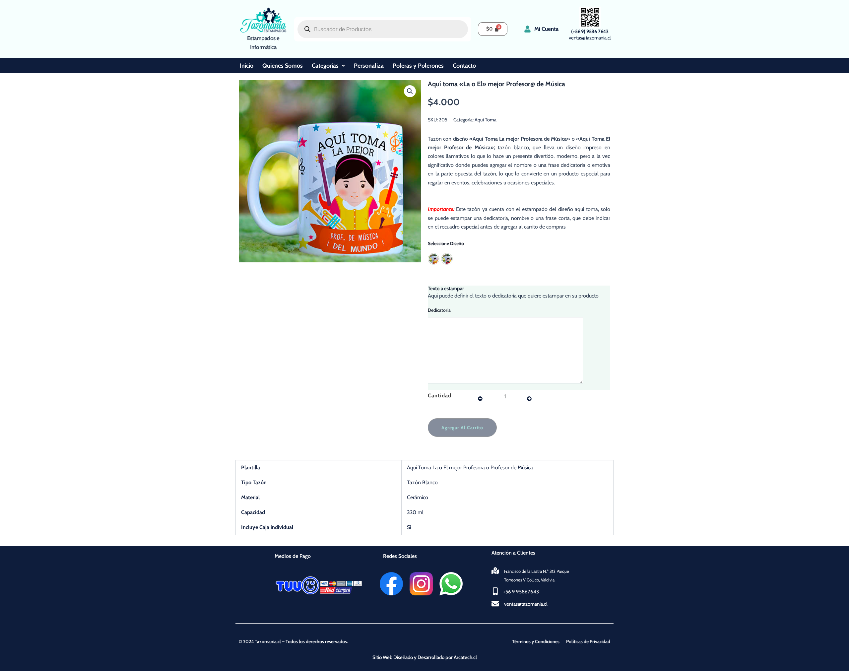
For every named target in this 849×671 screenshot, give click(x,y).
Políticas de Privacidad (588, 641)
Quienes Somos (282, 65)
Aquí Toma (485, 120)
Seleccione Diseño (446, 243)
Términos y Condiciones (535, 641)
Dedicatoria (439, 310)
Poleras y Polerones (418, 65)
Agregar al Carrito (462, 428)
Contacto (464, 65)
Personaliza (369, 65)
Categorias (325, 65)
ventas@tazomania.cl (590, 38)
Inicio (246, 65)
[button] (410, 91)
